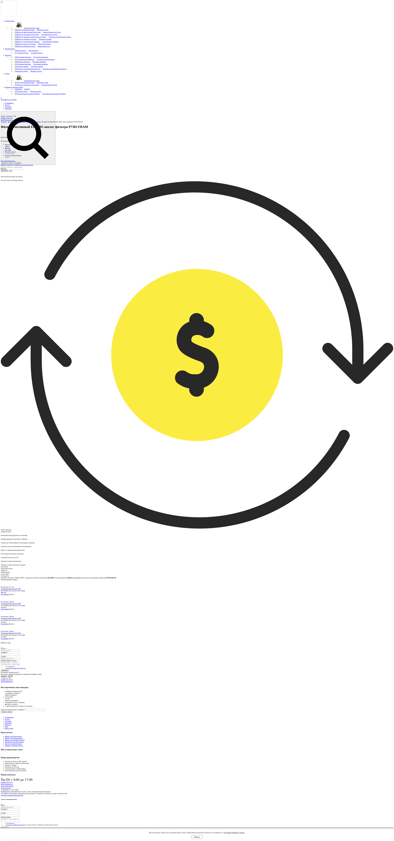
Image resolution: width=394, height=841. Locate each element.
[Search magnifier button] (28, 138)
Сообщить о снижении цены (23, 165)
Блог (6, 726)
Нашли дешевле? (7, 165)
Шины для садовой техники (15, 740)
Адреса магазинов (7, 786)
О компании (9, 103)
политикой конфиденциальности (16, 825)
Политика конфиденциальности (12, 795)
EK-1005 (8, 150)
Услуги (7, 105)
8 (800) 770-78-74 (7, 118)
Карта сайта (9, 728)
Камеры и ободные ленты (14, 746)
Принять (197, 837)
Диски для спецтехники (13, 744)
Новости (8, 725)
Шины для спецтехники (13, 736)
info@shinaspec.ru (7, 120)
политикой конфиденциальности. (16, 668)
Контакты (8, 109)
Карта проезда (6, 788)
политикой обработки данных (234, 833)
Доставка (8, 107)
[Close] (1, 647)
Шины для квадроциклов (14, 738)
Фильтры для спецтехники (14, 742)
